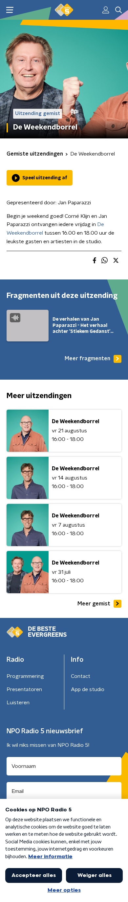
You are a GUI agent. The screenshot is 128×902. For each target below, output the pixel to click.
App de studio (87, 689)
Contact (80, 676)
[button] (9, 10)
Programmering (25, 676)
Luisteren (18, 702)
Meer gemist (93, 603)
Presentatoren (24, 689)
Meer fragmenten (87, 358)
